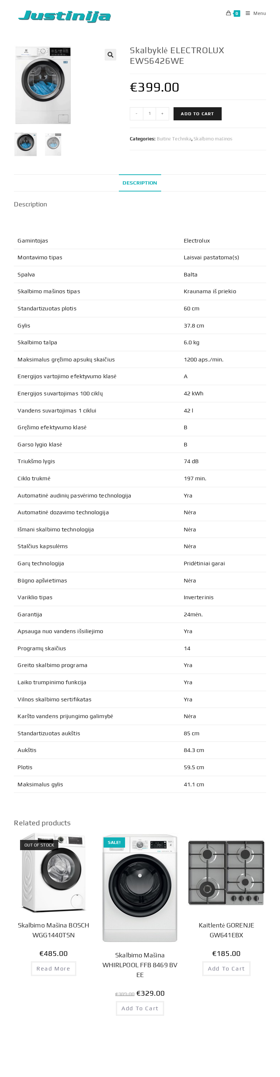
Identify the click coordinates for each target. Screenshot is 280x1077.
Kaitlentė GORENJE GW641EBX (226, 930)
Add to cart (197, 113)
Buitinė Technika (174, 139)
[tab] (140, 183)
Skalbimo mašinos (213, 139)
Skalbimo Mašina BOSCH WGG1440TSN (53, 930)
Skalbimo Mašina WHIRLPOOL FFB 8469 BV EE (140, 965)
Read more (53, 968)
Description (139, 183)
